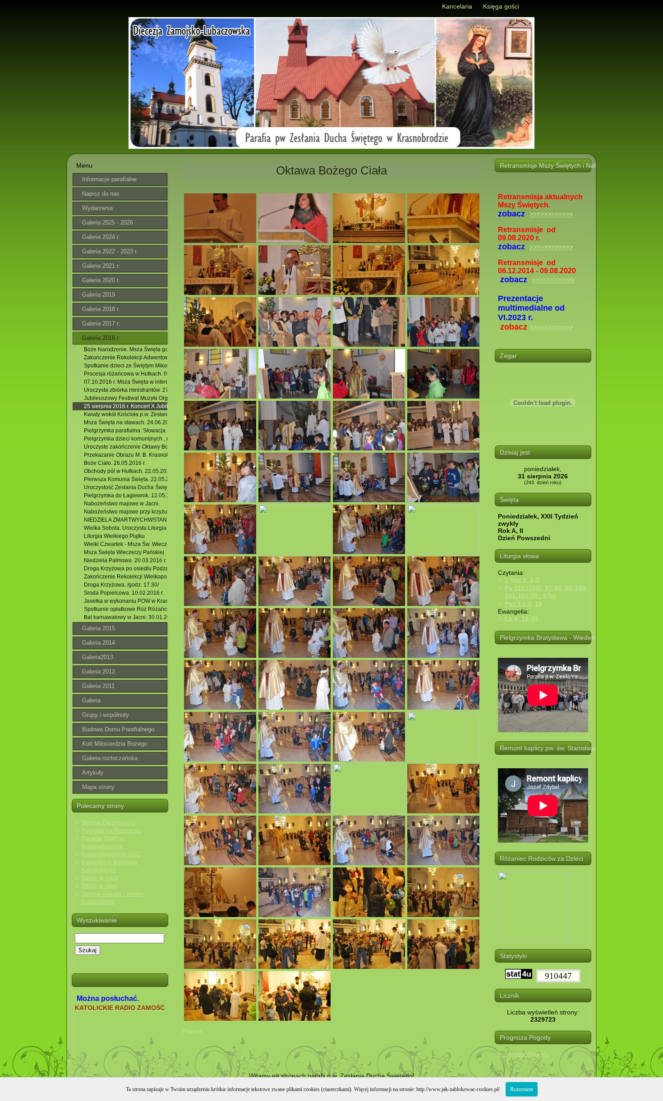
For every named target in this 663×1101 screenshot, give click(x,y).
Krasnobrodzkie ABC (111, 854)
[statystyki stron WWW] (518, 976)
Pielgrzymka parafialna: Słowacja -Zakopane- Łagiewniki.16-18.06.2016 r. (125, 430)
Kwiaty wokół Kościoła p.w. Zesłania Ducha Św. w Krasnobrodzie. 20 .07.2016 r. (125, 414)
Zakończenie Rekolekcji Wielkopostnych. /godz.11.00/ (125, 576)
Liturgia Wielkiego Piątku (114, 536)
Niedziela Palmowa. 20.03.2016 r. (125, 560)
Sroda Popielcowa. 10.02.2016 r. (124, 593)
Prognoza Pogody (523, 1054)
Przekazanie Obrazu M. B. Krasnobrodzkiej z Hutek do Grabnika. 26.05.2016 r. (125, 455)
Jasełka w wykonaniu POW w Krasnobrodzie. (125, 601)
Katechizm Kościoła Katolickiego (109, 866)
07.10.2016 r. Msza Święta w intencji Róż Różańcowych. (125, 382)
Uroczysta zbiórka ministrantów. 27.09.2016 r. (125, 390)
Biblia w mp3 (100, 877)
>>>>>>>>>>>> (551, 214)
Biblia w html (99, 885)
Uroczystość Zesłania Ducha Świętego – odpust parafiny (125, 487)
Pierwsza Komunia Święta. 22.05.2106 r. (125, 479)
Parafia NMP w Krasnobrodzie (103, 842)
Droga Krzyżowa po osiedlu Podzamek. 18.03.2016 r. (125, 568)
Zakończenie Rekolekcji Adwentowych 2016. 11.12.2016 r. (125, 357)
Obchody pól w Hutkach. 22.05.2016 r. (125, 471)
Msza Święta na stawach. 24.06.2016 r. (125, 422)
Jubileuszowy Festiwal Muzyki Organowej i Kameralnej (125, 398)
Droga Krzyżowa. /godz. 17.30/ (121, 585)
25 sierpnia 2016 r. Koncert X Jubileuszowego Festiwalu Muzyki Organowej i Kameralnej (125, 406)
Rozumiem (521, 1089)
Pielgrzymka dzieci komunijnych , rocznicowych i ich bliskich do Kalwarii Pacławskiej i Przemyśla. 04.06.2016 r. (125, 439)
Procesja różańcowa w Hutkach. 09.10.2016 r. (125, 374)
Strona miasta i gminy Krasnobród (112, 897)
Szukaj (87, 950)
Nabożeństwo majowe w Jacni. (122, 503)
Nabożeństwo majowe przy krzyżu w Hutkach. (125, 512)
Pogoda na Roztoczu (111, 830)
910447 (558, 976)
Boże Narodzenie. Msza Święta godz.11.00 (125, 349)
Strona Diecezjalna (108, 822)
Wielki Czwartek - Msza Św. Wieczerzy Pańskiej (125, 544)
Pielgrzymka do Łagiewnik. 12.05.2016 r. (125, 495)
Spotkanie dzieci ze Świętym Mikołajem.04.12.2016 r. (125, 365)
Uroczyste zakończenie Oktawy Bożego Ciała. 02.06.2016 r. (125, 447)
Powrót (192, 1031)
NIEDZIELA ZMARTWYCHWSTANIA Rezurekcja (125, 520)
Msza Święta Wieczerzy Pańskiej (124, 552)
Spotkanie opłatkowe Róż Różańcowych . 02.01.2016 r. (125, 609)
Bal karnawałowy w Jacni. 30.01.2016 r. (125, 617)
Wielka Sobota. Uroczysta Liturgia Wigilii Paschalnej (125, 528)
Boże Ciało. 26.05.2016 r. (115, 463)
